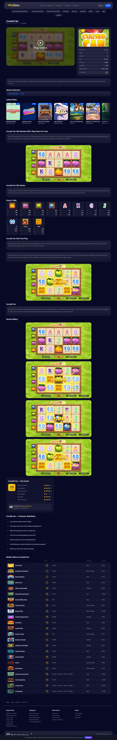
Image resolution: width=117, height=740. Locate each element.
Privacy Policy (56, 715)
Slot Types (59, 5)
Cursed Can (66, 11)
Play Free (74, 11)
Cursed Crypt (19, 685)
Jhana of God (19, 611)
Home (43, 5)
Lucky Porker (19, 628)
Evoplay (24, 23)
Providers (67, 5)
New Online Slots (34, 713)
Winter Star (18, 582)
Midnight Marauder (11, 726)
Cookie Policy (56, 717)
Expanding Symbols (13, 93)
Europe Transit (19, 634)
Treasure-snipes (20, 651)
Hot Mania (18, 622)
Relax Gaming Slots (34, 717)
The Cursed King (20, 680)
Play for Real (40, 52)
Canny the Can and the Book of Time (22, 674)
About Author (78, 713)
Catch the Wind (20, 605)
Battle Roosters (19, 577)
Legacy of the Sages (21, 588)
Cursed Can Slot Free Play (53, 11)
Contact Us (55, 713)
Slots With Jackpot (34, 719)
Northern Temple (20, 639)
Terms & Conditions (57, 719)
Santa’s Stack (9, 717)
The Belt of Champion (21, 571)
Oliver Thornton (26, 506)
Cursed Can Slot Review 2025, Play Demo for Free (21, 11)
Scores (97, 11)
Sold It (17, 662)
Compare (58, 15)
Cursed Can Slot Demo (37, 11)
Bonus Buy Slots (33, 715)
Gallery (91, 11)
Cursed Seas (18, 691)
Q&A (104, 11)
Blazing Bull (9, 724)
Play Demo (40, 47)
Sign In (107, 5)
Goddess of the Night (21, 645)
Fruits (22, 93)
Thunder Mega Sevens (21, 617)
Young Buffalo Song (21, 599)
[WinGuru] (13, 5)
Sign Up (101, 5)
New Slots (76, 5)
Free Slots (50, 5)
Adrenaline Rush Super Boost (22, 594)
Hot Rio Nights (19, 657)
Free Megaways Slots (35, 722)
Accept (88, 737)
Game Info (83, 11)
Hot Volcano (18, 668)
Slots (12, 702)
